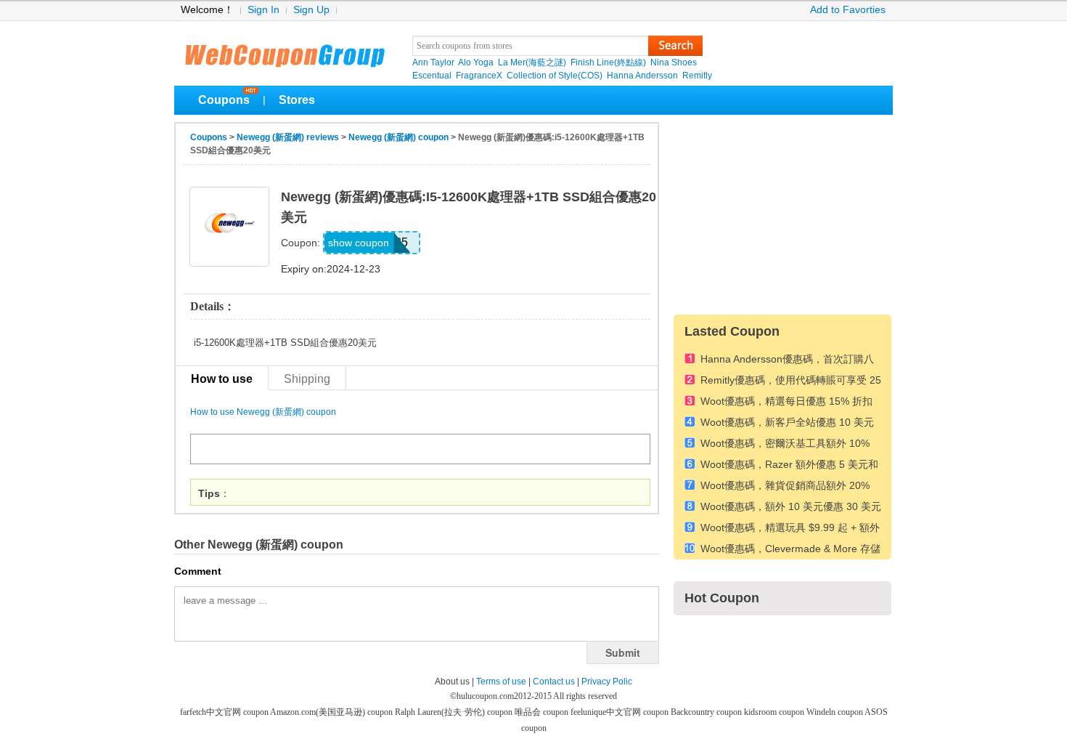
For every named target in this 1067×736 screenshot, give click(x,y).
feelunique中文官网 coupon (621, 712)
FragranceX (479, 75)
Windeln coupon (835, 712)
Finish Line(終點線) (608, 62)
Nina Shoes (673, 62)
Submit (622, 652)
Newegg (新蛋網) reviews (288, 137)
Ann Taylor (433, 62)
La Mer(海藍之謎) (532, 62)
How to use (222, 378)
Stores (297, 100)
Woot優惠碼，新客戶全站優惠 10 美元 (787, 422)
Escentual (431, 75)
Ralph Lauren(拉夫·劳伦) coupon (455, 712)
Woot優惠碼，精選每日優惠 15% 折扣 (786, 401)
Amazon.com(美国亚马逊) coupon (332, 712)
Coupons (224, 100)
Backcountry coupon (707, 712)
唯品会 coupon (543, 712)
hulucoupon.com (485, 696)
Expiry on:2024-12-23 (330, 269)
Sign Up (311, 9)
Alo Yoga (476, 62)
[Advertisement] (782, 213)
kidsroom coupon (775, 712)
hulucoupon (284, 51)
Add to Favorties (848, 9)
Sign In (263, 9)
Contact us (554, 681)
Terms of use (501, 681)
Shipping (307, 378)
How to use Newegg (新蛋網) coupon (263, 412)
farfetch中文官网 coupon (225, 712)
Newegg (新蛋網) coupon (398, 137)
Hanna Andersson (642, 75)
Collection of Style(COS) (554, 75)
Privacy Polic (606, 681)
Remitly (697, 75)
